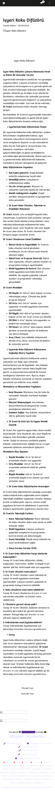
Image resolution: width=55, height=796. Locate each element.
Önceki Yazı (27, 688)
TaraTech (48, 787)
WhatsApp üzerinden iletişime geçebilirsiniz (24, 629)
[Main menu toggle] (49, 3)
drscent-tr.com (39, 593)
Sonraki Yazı (27, 694)
